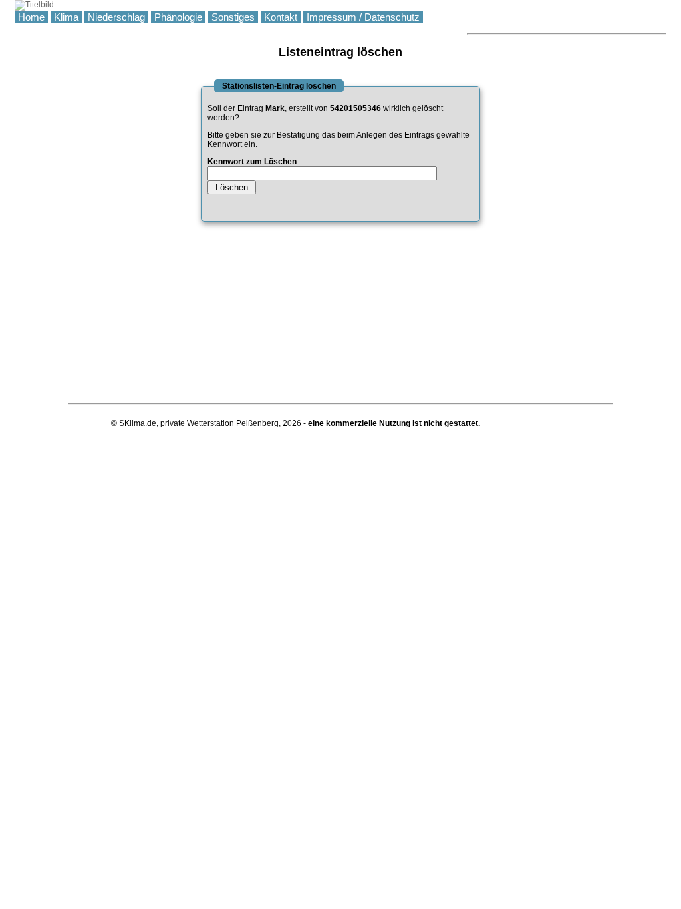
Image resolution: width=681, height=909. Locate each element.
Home (31, 17)
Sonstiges (233, 17)
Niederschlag (116, 17)
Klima (66, 17)
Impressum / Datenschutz (363, 17)
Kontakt (280, 17)
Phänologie (178, 17)
